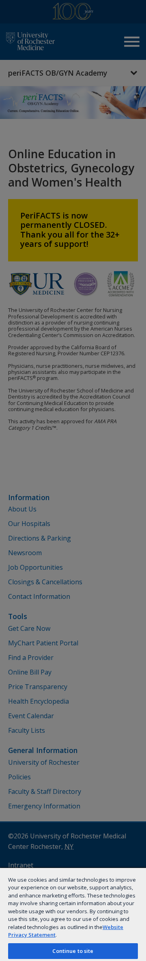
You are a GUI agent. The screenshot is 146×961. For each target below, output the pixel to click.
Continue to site (72, 951)
